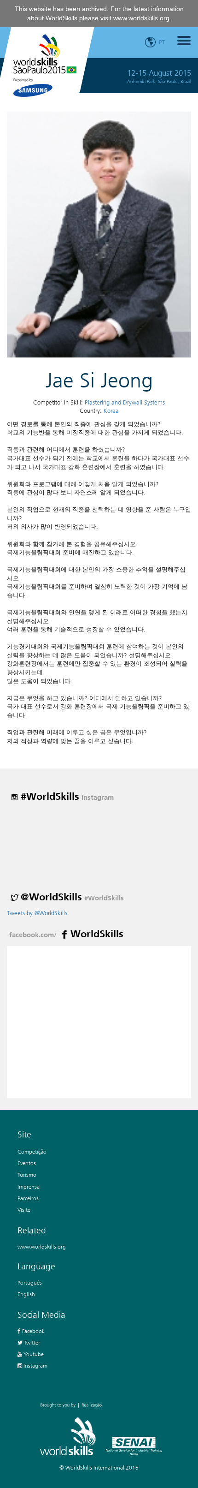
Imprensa (28, 1186)
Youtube (33, 1354)
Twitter (31, 1342)
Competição (32, 1151)
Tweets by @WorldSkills (37, 913)
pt (162, 42)
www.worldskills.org (141, 18)
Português (29, 1282)
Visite (23, 1209)
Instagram (34, 1365)
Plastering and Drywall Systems (125, 402)
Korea (111, 410)
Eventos (26, 1163)
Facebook (33, 1330)
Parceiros (28, 1198)
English (26, 1294)
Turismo (26, 1174)
